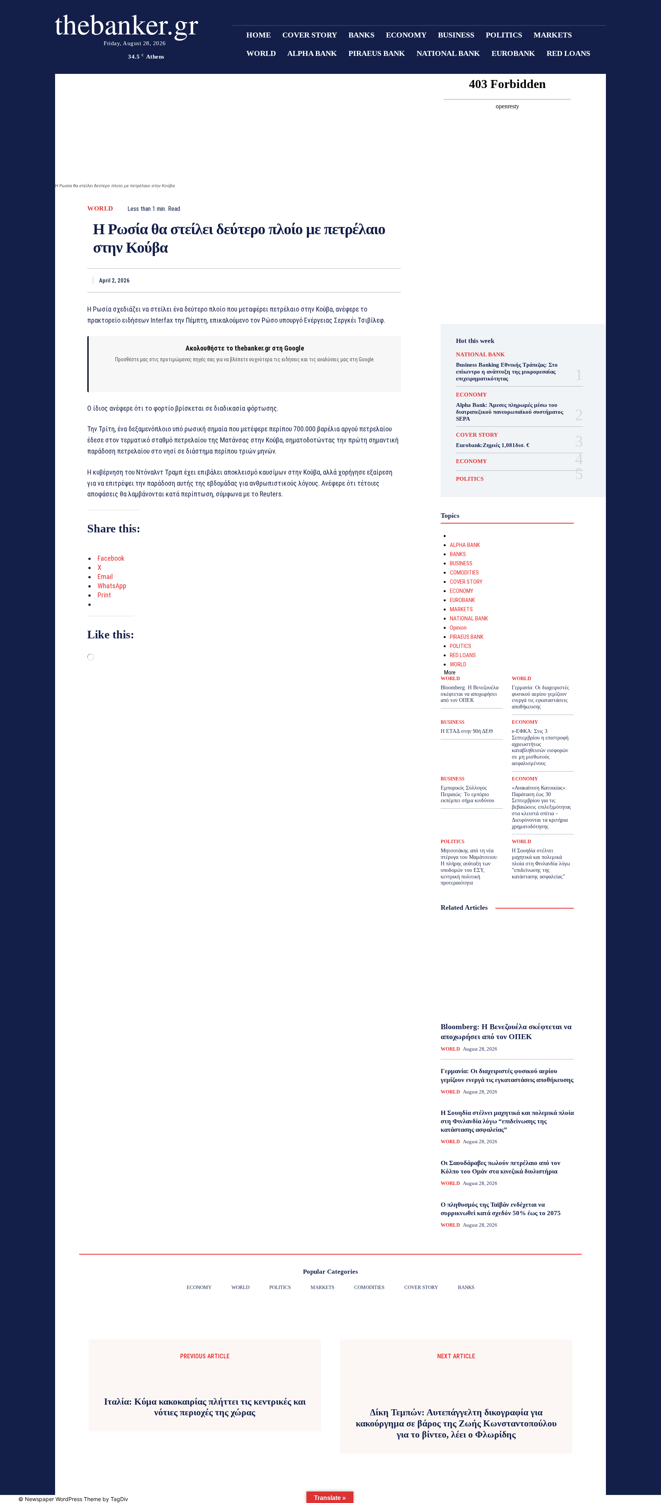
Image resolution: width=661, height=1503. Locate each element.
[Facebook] (287, 280)
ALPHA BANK (465, 545)
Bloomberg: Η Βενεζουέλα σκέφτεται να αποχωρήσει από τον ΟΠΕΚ (469, 694)
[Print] (375, 280)
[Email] (358, 280)
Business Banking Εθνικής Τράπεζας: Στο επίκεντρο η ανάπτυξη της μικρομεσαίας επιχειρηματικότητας (507, 372)
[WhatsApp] (322, 280)
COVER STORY (477, 435)
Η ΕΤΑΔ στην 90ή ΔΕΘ (467, 731)
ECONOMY (471, 395)
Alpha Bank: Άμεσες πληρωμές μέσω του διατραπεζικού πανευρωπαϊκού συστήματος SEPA (509, 412)
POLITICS (470, 479)
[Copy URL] (393, 280)
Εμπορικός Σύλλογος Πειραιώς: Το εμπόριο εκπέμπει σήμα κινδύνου (467, 794)
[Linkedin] (340, 280)
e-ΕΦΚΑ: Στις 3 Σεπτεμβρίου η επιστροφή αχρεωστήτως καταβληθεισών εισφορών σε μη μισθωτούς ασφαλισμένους (540, 747)
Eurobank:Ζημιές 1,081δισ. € (492, 445)
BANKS (458, 554)
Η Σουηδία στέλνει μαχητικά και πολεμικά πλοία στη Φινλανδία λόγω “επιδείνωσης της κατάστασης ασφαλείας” (541, 863)
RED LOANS (463, 655)
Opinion (458, 627)
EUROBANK (462, 600)
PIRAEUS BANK (467, 636)
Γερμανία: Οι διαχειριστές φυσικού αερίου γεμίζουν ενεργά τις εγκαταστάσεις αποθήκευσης (540, 697)
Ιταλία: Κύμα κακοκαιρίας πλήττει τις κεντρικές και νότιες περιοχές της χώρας (205, 1407)
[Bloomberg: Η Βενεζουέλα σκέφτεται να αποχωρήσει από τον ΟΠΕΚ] (507, 967)
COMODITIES (464, 572)
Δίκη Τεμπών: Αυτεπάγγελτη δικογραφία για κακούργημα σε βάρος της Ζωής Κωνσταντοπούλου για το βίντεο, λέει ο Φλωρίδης (456, 1423)
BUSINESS (461, 563)
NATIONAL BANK (480, 354)
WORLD (100, 208)
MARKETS (461, 609)
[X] (305, 280)
